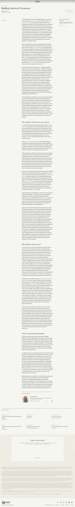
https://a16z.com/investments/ (53, 484)
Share (4, 20)
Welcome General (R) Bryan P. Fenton (60, 426)
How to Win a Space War (57, 416)
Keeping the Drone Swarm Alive (34, 426)
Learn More (61, 25)
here (13, 493)
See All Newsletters (37, 457)
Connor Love (29, 416)
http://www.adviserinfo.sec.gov (55, 493)
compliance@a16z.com (22, 491)
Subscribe (69, 11)
